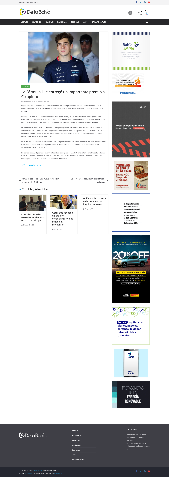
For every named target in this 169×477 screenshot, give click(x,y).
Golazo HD (36, 22)
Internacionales (98, 22)
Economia (75, 22)
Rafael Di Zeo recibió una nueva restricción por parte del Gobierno (40, 180)
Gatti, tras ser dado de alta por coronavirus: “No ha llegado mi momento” (62, 218)
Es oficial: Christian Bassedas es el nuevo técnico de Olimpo (32, 217)
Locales (24, 22)
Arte (85, 22)
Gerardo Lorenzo (43, 102)
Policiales (49, 22)
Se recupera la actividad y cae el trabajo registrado (88, 180)
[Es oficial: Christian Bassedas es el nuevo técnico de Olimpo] (32, 196)
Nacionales (62, 22)
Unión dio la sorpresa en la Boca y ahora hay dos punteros (94, 201)
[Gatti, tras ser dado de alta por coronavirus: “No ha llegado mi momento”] (63, 196)
